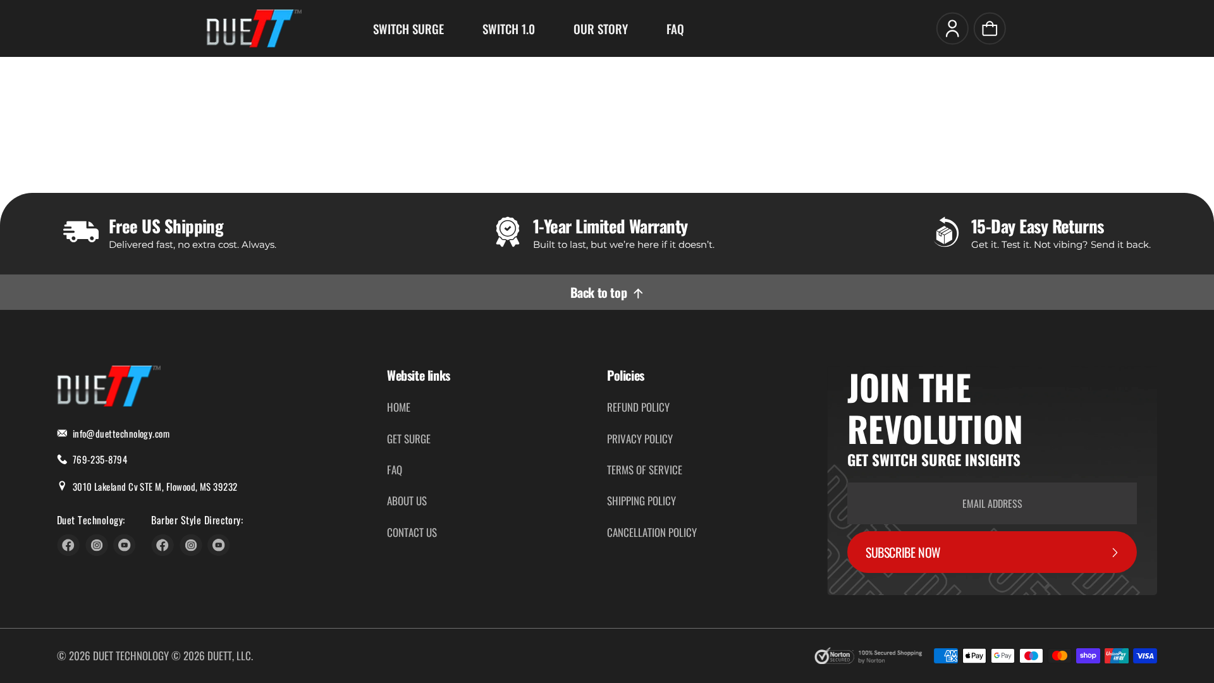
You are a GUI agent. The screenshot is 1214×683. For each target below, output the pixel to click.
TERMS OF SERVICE (644, 469)
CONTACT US (412, 532)
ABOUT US (407, 500)
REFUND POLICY (638, 407)
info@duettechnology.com (121, 433)
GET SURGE (409, 438)
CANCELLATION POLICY (652, 532)
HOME (398, 407)
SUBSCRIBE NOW (903, 552)
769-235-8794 (100, 459)
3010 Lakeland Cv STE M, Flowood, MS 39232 (155, 486)
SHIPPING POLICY (641, 500)
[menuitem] (408, 28)
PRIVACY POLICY (640, 438)
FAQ (394, 469)
